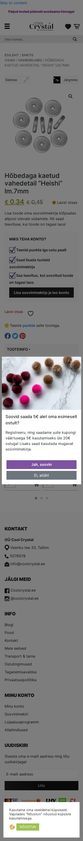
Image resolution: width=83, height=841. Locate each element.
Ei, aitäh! (41, 475)
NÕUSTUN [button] (28, 827)
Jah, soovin (41, 464)
